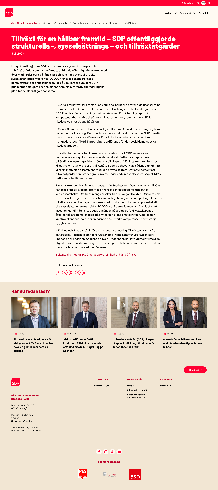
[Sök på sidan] (209, 3)
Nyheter (33, 23)
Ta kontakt (204, 13)
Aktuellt (21, 23)
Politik (130, 385)
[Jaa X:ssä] (65, 272)
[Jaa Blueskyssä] (84, 272)
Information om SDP (137, 390)
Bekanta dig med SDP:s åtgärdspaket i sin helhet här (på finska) (97, 254)
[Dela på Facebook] (58, 272)
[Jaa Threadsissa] (78, 272)
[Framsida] (12, 23)
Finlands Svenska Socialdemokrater (136, 396)
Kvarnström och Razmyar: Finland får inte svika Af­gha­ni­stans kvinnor (182, 343)
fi (198, 3)
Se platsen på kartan (21, 421)
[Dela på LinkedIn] (71, 272)
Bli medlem (187, 3)
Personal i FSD (101, 385)
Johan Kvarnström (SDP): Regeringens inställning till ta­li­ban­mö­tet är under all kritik (133, 343)
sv (203, 3)
